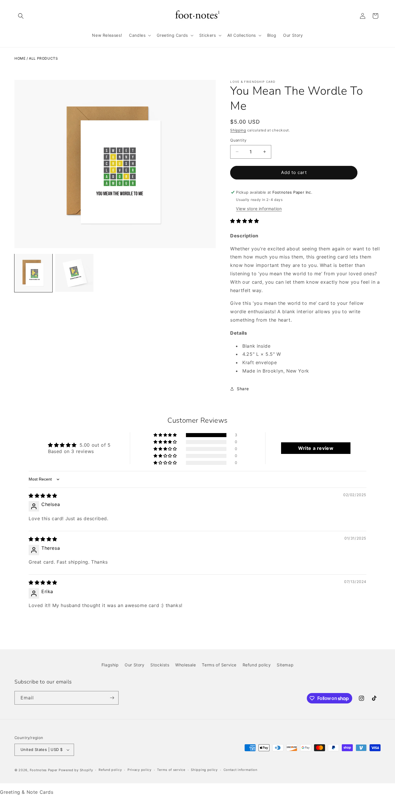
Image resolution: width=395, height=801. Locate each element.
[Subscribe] (112, 698)
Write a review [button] (315, 448)
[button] (20, 16)
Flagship (110, 664)
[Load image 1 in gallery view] (33, 273)
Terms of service (171, 770)
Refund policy (257, 664)
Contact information (240, 770)
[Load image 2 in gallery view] (74, 273)
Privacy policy (140, 770)
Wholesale (185, 664)
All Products (43, 58)
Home (19, 58)
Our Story (134, 664)
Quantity (238, 140)
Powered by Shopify (76, 770)
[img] (43, 495)
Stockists (159, 664)
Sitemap (285, 664)
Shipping (238, 130)
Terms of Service (219, 664)
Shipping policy (204, 770)
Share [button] (243, 388)
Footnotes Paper (44, 770)
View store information (259, 208)
